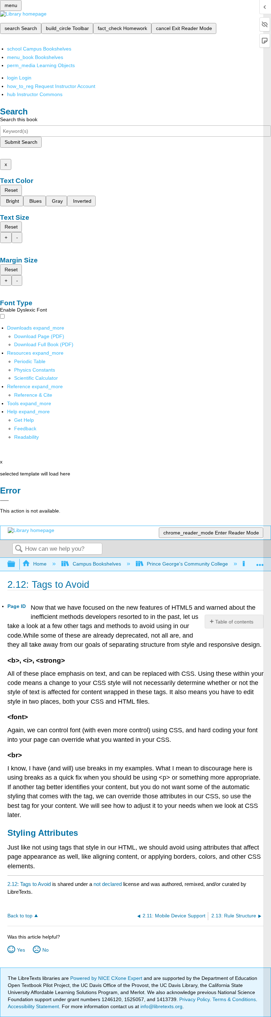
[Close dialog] (4, 500)
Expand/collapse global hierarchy (16, 564)
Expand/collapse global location (260, 562)
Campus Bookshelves (96, 564)
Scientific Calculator (36, 378)
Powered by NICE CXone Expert (107, 978)
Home (40, 564)
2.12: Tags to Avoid (29, 884)
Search (18, 549)
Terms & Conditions (234, 999)
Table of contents (234, 622)
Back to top (19, 915)
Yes (21, 950)
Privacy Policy (194, 999)
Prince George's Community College (187, 564)
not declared (108, 884)
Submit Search (21, 142)
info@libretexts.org (160, 1006)
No (45, 950)
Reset (11, 190)
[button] (25, 428)
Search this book (18, 119)
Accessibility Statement (33, 1006)
